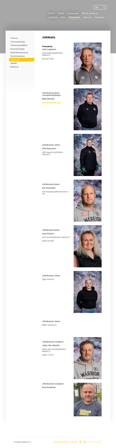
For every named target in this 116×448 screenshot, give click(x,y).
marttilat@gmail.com (51, 102)
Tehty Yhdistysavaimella (95, 442)
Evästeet (73, 442)
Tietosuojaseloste (60, 442)
